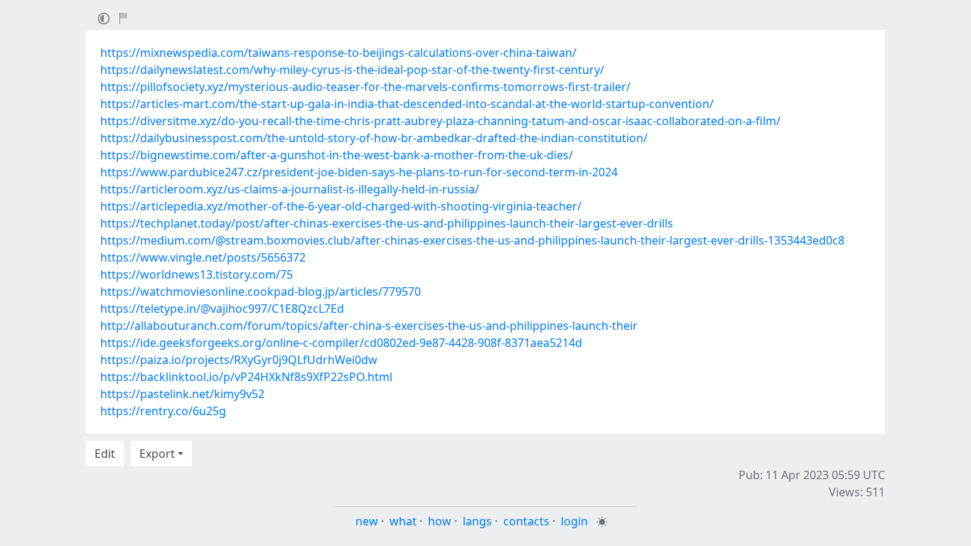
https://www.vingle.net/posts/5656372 (203, 257)
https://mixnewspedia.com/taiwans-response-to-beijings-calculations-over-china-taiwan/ (338, 52)
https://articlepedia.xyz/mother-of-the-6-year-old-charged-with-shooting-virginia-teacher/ (340, 206)
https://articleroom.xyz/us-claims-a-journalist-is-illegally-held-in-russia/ (289, 189)
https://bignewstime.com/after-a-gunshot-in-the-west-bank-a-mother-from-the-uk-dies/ (336, 155)
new (366, 521)
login (574, 521)
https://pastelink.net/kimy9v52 (182, 394)
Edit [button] (105, 453)
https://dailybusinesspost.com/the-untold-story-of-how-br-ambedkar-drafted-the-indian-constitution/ (374, 138)
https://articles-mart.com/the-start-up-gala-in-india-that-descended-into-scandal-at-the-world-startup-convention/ (407, 104)
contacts (526, 521)
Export (157, 453)
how (439, 521)
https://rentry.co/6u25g (163, 411)
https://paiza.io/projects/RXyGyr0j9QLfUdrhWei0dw (238, 360)
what (403, 521)
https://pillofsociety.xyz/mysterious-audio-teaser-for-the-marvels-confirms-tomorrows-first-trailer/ (365, 87)
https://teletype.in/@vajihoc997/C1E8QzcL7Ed (222, 308)
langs (477, 521)
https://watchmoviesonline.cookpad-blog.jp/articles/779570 (260, 291)
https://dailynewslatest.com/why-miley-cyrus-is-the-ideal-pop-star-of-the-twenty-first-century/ (352, 69)
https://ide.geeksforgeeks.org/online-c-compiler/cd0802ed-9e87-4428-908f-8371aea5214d (341, 342)
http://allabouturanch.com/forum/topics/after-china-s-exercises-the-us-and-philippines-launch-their (369, 325)
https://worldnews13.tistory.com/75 (196, 274)
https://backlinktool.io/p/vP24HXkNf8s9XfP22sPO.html (246, 377)
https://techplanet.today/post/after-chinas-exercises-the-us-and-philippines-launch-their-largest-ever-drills (386, 223)
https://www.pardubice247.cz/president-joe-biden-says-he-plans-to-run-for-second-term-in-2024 (359, 172)
